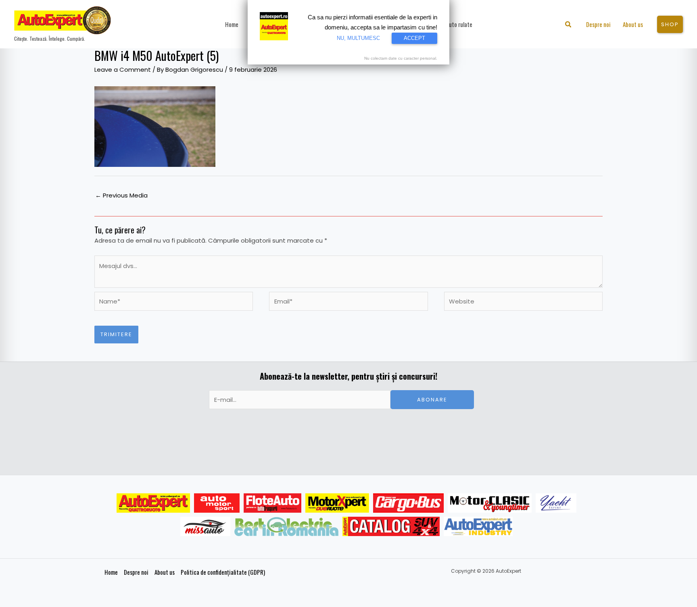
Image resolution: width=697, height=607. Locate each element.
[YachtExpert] (556, 503)
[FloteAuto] (272, 503)
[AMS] (217, 503)
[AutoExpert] (153, 503)
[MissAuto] (205, 526)
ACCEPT (414, 38)
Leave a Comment (122, 69)
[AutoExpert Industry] (478, 526)
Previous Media (121, 195)
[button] (568, 25)
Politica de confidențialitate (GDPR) (223, 572)
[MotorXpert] (337, 503)
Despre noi (136, 572)
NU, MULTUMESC (358, 38)
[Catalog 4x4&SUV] (391, 526)
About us (164, 572)
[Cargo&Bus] (408, 503)
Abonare (432, 399)
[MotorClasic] (490, 503)
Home (111, 572)
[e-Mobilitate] (286, 526)
